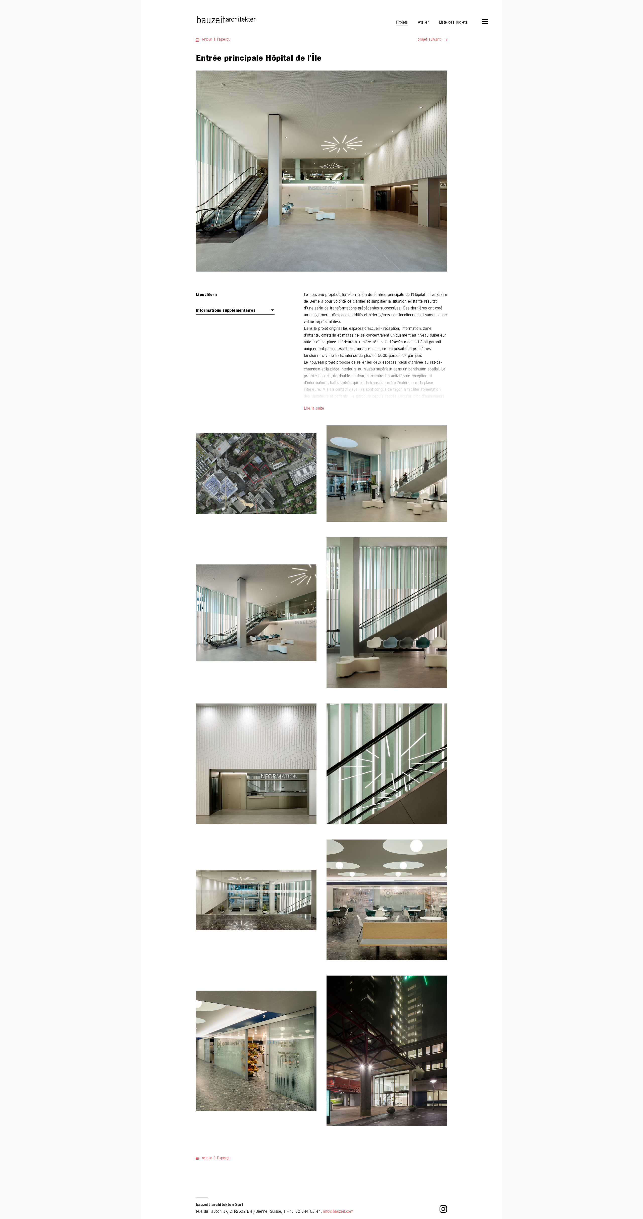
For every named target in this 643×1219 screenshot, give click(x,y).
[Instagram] (443, 1210)
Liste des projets (453, 23)
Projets (402, 23)
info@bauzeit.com (338, 1212)
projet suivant (429, 40)
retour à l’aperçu (216, 40)
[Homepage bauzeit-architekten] (204, 19)
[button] (487, 22)
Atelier (423, 23)
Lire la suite (314, 409)
